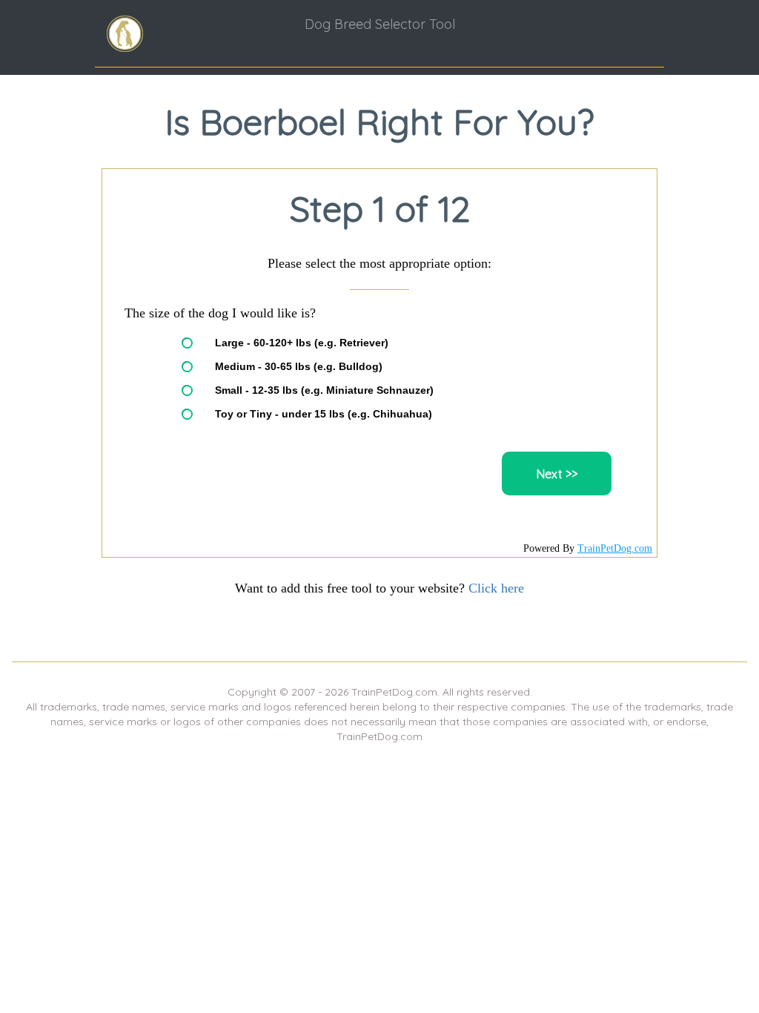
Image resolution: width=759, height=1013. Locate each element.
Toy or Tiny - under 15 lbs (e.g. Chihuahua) (323, 414)
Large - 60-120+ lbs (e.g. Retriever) (301, 343)
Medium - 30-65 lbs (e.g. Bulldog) (298, 366)
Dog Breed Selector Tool (380, 24)
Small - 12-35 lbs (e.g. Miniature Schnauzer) (324, 390)
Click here (496, 588)
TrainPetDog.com (614, 548)
